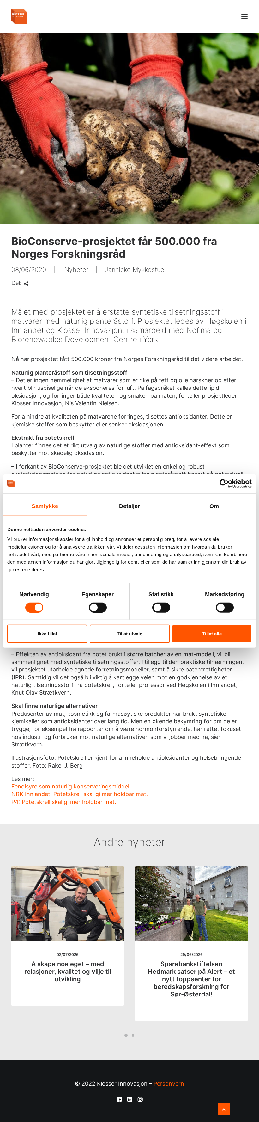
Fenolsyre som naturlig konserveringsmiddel (70, 786)
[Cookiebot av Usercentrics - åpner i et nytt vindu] (224, 483)
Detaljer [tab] (129, 506)
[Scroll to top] (224, 1108)
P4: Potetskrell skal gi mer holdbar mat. (63, 802)
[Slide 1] (126, 1035)
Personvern (169, 1083)
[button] (244, 16)
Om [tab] (214, 506)
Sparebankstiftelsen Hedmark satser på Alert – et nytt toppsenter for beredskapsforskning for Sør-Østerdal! (191, 979)
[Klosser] (19, 16)
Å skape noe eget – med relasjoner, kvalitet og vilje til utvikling (67, 971)
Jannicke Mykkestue (134, 269)
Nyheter (76, 269)
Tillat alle (212, 633)
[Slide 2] (133, 1035)
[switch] (98, 607)
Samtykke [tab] (45, 506)
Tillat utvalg (129, 633)
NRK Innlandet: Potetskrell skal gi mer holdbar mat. (79, 794)
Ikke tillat (47, 633)
